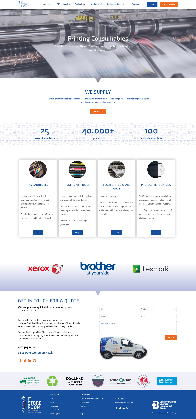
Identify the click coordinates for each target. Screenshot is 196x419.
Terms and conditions (159, 413)
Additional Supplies (115, 4)
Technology (80, 4)
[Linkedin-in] (29, 360)
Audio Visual (96, 4)
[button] (152, 4)
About (46, 4)
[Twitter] (25, 360)
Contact (135, 4)
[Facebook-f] (20, 360)
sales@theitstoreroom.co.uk (35, 353)
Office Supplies (63, 4)
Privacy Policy (171, 413)
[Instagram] (34, 360)
